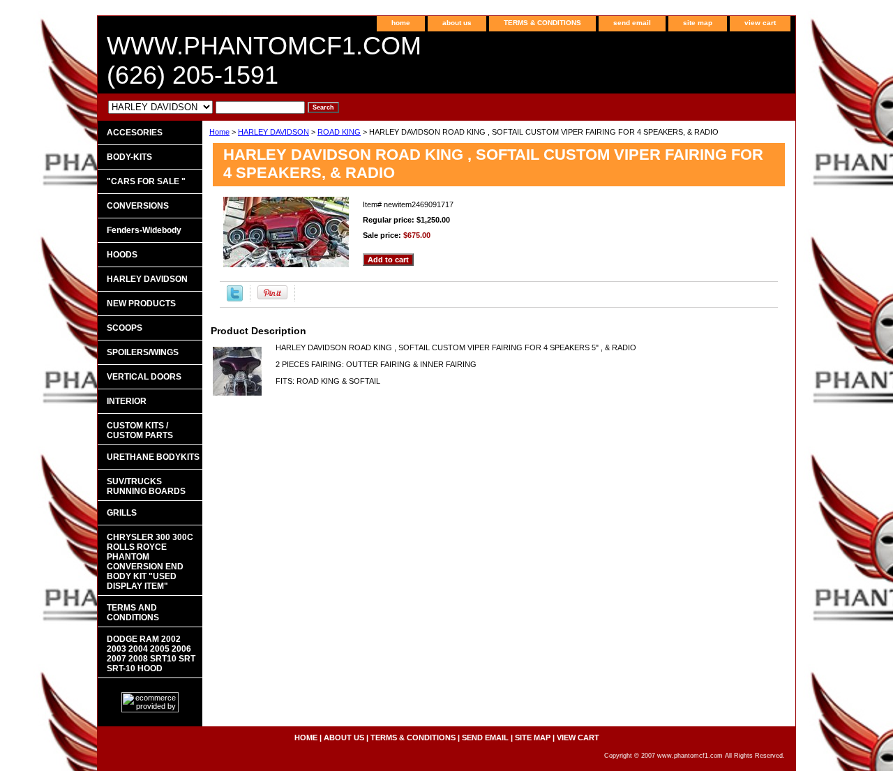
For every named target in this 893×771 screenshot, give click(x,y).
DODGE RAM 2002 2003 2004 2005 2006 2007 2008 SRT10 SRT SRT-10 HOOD (151, 653)
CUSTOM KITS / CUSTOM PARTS (140, 430)
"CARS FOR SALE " (146, 181)
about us (457, 23)
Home (219, 132)
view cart (760, 23)
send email (632, 23)
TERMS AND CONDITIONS (133, 612)
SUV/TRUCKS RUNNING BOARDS (146, 486)
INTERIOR (127, 401)
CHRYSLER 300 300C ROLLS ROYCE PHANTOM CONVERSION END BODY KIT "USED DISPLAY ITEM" (150, 561)
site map (697, 23)
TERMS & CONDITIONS (542, 23)
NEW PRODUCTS (141, 303)
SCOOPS (124, 328)
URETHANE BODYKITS (153, 457)
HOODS (122, 255)
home (400, 23)
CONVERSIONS (138, 206)
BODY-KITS (129, 157)
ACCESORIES (135, 132)
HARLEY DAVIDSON (273, 132)
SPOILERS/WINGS (143, 352)
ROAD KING (339, 132)
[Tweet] (235, 298)
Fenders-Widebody (144, 230)
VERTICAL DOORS (144, 377)
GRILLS (122, 513)
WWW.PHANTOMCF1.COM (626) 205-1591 (264, 60)
